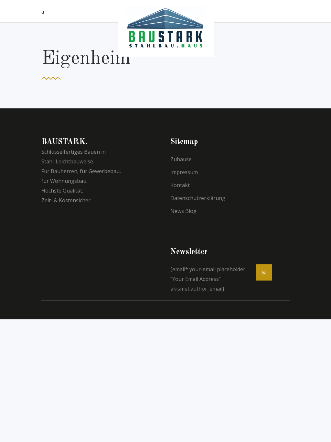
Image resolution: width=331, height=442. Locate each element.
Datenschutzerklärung (197, 198)
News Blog (183, 211)
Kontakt (180, 185)
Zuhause (181, 159)
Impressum (184, 172)
